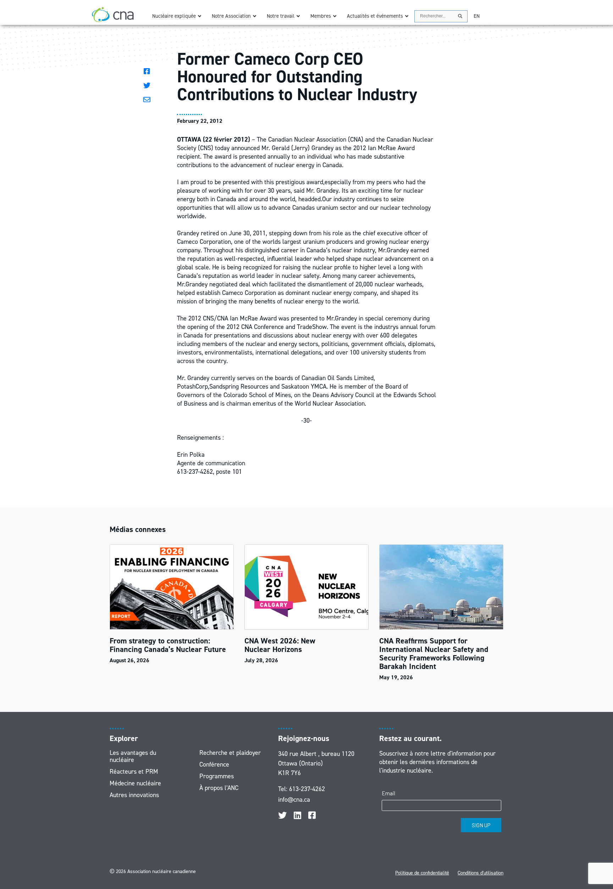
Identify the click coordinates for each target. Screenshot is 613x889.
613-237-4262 (307, 789)
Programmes (216, 776)
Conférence (214, 764)
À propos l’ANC (218, 787)
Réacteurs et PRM (134, 771)
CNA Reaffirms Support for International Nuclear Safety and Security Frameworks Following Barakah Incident (433, 653)
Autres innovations (134, 795)
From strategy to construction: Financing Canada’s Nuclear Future (169, 645)
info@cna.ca (294, 799)
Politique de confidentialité (422, 872)
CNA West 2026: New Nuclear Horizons (279, 645)
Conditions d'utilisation (480, 872)
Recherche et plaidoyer (230, 752)
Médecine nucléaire (135, 783)
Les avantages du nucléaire (133, 756)
